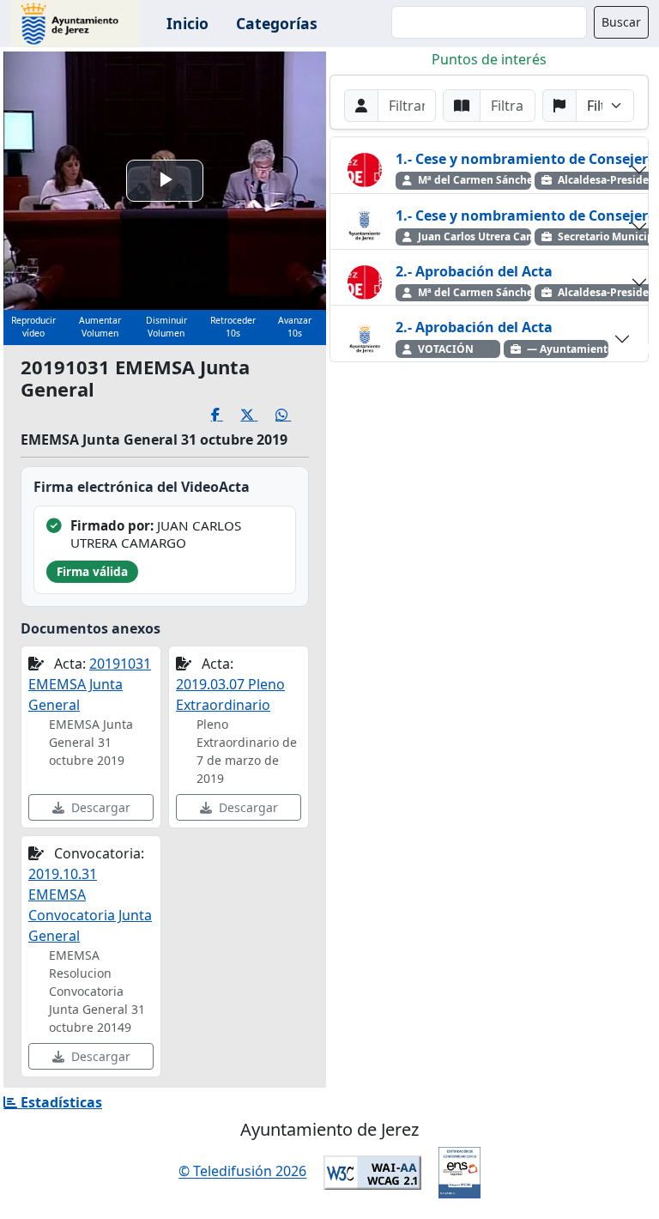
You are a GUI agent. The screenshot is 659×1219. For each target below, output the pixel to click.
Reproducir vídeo (33, 327)
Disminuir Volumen (166, 327)
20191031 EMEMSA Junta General (89, 684)
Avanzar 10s (294, 327)
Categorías (276, 23)
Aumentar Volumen (100, 327)
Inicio (187, 23)
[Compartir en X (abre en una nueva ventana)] (257, 415)
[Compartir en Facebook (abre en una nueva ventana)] (226, 415)
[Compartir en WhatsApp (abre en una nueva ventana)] (292, 415)
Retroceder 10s (233, 327)
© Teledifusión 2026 (242, 1171)
